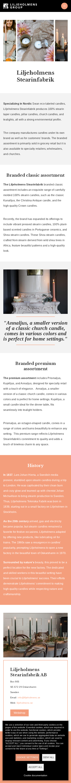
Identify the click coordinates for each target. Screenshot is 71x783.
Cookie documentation (35, 775)
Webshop (19, 712)
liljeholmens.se (25, 702)
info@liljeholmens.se (29, 697)
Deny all (48, 757)
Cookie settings (27, 757)
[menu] (64, 6)
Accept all (35, 767)
